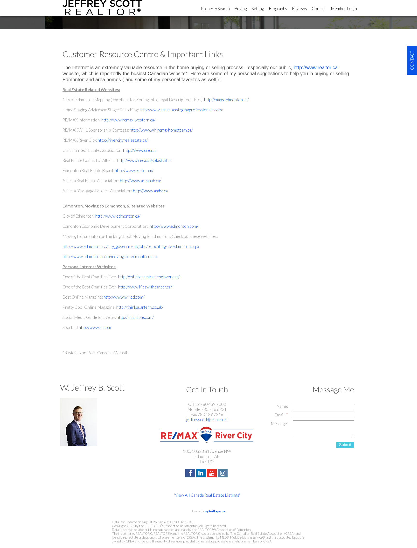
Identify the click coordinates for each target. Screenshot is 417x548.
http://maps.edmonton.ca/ (226, 99)
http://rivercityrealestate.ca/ (123, 140)
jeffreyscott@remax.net (207, 419)
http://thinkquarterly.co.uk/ (139, 307)
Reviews (299, 8)
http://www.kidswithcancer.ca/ (145, 286)
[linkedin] (201, 473)
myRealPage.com (215, 511)
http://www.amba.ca (150, 190)
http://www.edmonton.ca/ (117, 216)
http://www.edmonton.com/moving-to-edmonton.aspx (110, 256)
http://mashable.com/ (135, 317)
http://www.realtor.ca (316, 67)
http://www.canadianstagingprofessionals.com (180, 109)
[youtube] (212, 473)
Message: (279, 423)
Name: (282, 406)
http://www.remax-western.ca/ (128, 119)
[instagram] (223, 473)
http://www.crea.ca (139, 150)
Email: (280, 414)
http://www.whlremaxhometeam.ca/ (161, 130)
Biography (278, 8)
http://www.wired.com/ (124, 297)
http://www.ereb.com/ (134, 170)
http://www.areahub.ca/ (140, 180)
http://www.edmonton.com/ (173, 226)
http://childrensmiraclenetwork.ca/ (149, 276)
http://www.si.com (95, 327)
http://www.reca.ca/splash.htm (144, 160)
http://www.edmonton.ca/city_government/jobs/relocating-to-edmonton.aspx (131, 246)
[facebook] (190, 473)
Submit (345, 445)
